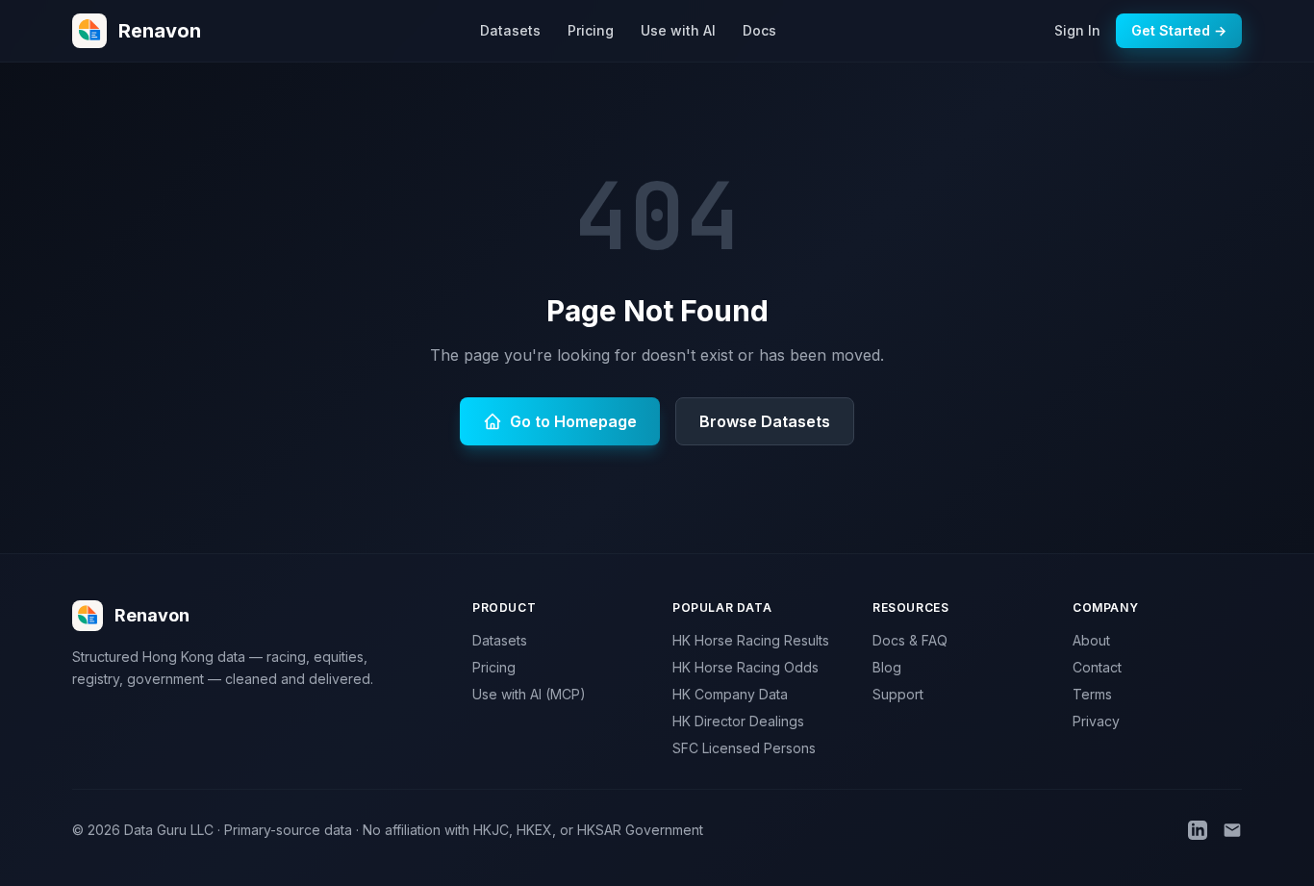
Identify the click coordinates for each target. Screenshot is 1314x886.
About (1091, 640)
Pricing (591, 30)
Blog (886, 667)
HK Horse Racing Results (750, 640)
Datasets (510, 30)
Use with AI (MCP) (529, 694)
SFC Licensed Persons (744, 748)
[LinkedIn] (1197, 830)
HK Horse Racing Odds (745, 667)
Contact (1097, 667)
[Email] (1232, 830)
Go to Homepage (573, 421)
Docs (759, 30)
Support (897, 694)
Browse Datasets (764, 421)
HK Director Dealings (738, 721)
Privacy (1096, 721)
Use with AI (678, 30)
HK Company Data (730, 694)
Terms (1092, 694)
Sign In (1077, 30)
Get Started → (1178, 30)
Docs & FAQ (910, 640)
